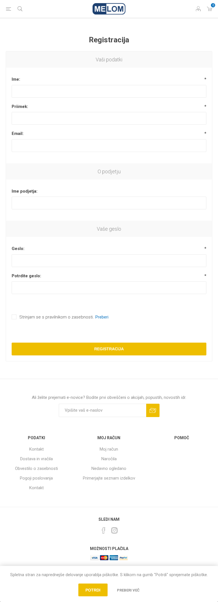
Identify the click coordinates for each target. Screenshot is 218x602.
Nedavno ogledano (108, 468)
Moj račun (109, 449)
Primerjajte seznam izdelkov (109, 478)
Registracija (109, 349)
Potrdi (92, 590)
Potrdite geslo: (26, 275)
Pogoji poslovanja (36, 478)
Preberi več (128, 590)
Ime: (16, 79)
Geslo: (18, 248)
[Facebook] (103, 530)
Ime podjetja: (24, 191)
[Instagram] (114, 530)
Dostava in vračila (36, 458)
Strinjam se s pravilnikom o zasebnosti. (56, 317)
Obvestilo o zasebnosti (36, 468)
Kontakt (36, 449)
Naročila (109, 458)
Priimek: (20, 106)
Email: (18, 133)
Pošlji (153, 410)
